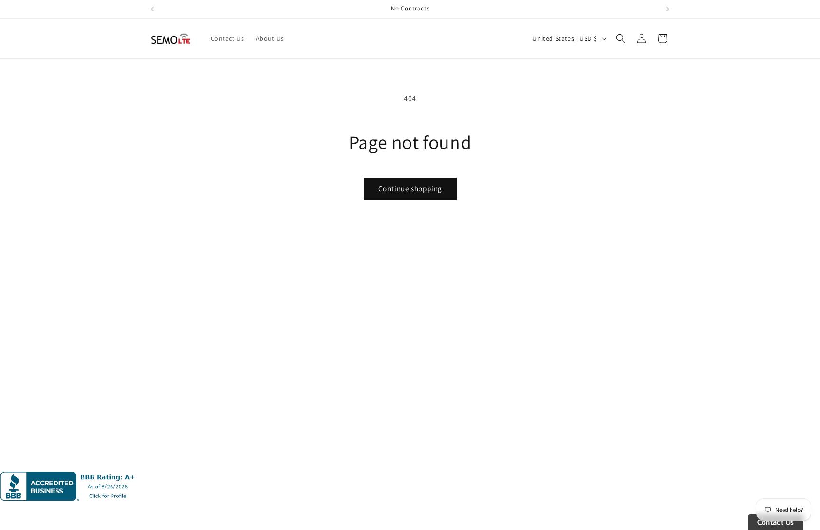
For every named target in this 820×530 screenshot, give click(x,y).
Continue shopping (410, 188)
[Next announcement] (667, 9)
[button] (620, 38)
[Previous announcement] (152, 9)
